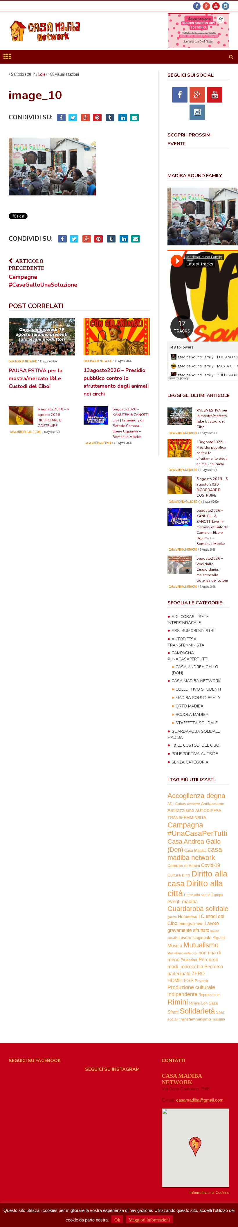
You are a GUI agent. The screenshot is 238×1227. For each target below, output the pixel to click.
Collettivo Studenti (198, 689)
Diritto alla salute (197, 895)
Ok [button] (117, 1219)
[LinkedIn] (122, 117)
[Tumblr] (110, 117)
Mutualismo (201, 945)
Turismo (218, 1019)
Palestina (189, 959)
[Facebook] (197, 6)
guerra (172, 917)
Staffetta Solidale (197, 723)
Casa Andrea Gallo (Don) (26, 432)
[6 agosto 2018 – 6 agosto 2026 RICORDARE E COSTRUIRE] (21, 415)
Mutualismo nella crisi (182, 953)
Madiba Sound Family (198, 697)
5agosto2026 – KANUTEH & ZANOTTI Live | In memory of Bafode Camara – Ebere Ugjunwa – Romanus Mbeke (212, 527)
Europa (217, 895)
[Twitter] (72, 117)
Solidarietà (197, 1011)
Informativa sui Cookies (209, 1192)
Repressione (209, 995)
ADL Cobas (176, 804)
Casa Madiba (195, 850)
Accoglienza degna (196, 796)
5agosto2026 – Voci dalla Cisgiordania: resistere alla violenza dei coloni (212, 569)
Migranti (218, 937)
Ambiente (193, 804)
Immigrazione (190, 923)
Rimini (177, 1002)
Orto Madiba (189, 706)
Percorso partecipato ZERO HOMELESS (195, 973)
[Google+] (206, 6)
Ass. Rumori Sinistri (193, 630)
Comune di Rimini (183, 865)
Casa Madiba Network (23, 361)
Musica (174, 945)
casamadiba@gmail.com (199, 1099)
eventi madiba (182, 901)
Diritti (186, 875)
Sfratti (172, 1012)
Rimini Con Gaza (203, 1003)
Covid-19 (210, 865)
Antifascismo (212, 803)
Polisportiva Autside (195, 754)
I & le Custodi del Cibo (195, 745)
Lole (41, 74)
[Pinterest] (97, 117)
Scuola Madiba (192, 714)
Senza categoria (190, 762)
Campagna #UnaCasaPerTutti (187, 656)
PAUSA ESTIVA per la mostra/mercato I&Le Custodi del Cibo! (35, 378)
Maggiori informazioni (149, 1219)
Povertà (201, 981)
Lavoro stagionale (194, 937)
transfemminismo (195, 1019)
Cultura (174, 875)
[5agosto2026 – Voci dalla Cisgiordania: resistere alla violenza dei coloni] (179, 565)
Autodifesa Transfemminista (185, 642)
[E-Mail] (134, 117)
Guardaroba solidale (197, 908)
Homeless (187, 916)
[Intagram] (225, 6)
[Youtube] (216, 6)
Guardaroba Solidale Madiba (193, 734)
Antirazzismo (180, 810)
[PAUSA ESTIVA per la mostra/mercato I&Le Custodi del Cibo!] (42, 336)
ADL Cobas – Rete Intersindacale (188, 620)
